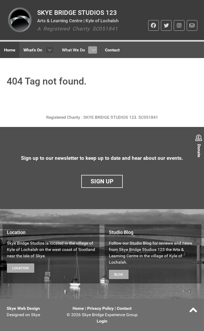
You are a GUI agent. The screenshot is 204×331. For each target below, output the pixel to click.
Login (102, 321)
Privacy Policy (100, 308)
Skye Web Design (23, 308)
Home (78, 308)
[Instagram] (179, 25)
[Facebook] (153, 25)
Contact (124, 308)
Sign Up (102, 181)
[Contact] (192, 25)
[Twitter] (166, 25)
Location (20, 268)
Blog (118, 274)
